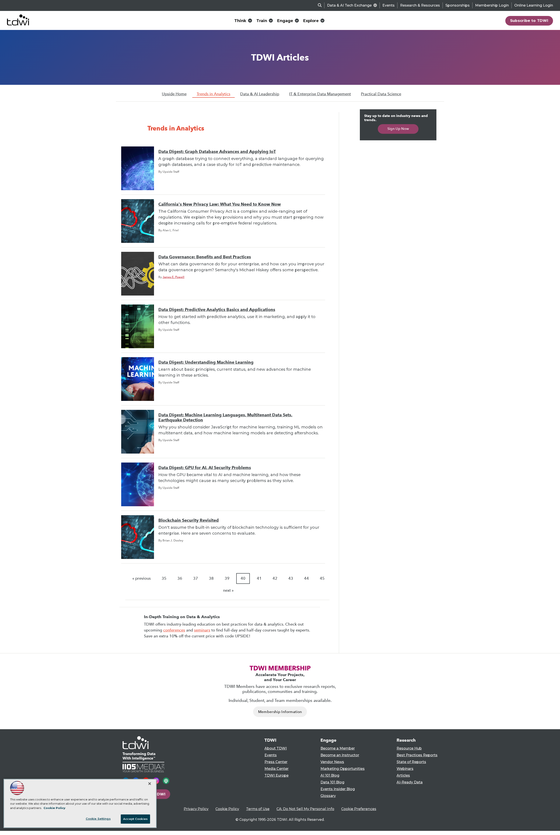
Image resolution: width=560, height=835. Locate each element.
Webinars (405, 769)
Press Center (275, 762)
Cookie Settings (98, 818)
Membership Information (280, 712)
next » (228, 590)
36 (179, 578)
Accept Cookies (135, 819)
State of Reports (411, 762)
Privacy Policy (196, 809)
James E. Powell (173, 277)
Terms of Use (258, 809)
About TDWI (275, 748)
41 (259, 578)
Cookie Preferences (358, 809)
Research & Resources (420, 5)
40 (243, 578)
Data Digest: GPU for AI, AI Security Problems (204, 467)
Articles (403, 775)
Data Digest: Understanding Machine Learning (206, 362)
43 (290, 578)
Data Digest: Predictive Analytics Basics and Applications (216, 309)
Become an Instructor (339, 755)
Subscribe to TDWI (529, 20)
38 (211, 578)
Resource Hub (409, 748)
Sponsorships (457, 5)
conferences (174, 630)
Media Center (276, 769)
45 (322, 578)
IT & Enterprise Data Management (320, 94)
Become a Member (337, 748)
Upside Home (174, 94)
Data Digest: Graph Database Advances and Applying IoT (217, 151)
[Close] (149, 783)
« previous (141, 578)
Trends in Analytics (213, 94)
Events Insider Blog (337, 789)
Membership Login (492, 5)
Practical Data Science (381, 94)
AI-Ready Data (410, 782)
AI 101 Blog (329, 775)
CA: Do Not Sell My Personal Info (305, 809)
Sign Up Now (398, 129)
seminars (202, 630)
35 (164, 578)
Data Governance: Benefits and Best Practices (204, 256)
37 (195, 578)
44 (306, 578)
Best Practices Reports (417, 755)
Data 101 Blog (332, 782)
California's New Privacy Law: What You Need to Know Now (219, 204)
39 (227, 578)
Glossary (328, 796)
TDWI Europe (276, 775)
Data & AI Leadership (259, 94)
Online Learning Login (533, 5)
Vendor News (332, 762)
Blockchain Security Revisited (188, 520)
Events (388, 5)
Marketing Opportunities (342, 769)
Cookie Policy (227, 809)
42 (275, 578)
